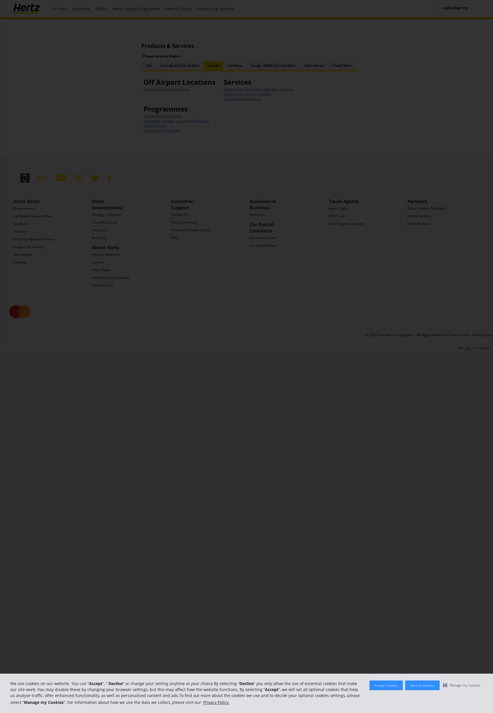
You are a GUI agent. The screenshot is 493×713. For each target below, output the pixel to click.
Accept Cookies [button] (386, 685)
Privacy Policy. (216, 702)
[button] (462, 685)
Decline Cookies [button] (422, 685)
